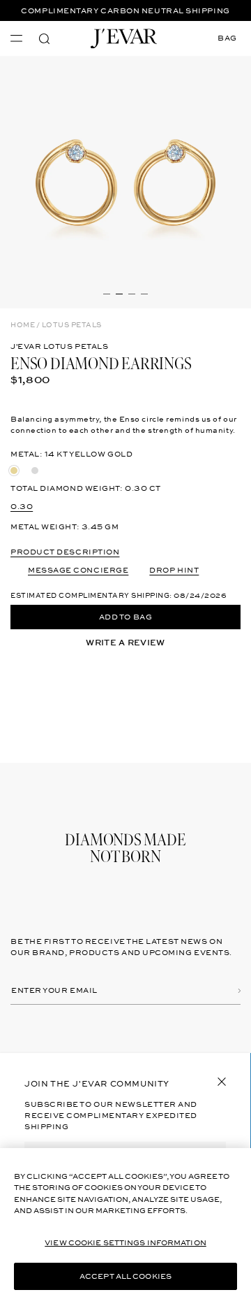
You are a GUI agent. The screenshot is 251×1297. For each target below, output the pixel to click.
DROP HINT (174, 570)
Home (22, 325)
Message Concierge (78, 570)
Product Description (64, 552)
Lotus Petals (72, 325)
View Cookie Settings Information (125, 1242)
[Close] (222, 1081)
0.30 (21, 506)
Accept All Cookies (125, 1276)
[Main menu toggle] (16, 38)
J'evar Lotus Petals (59, 346)
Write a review (125, 642)
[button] (44, 39)
